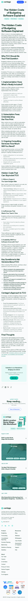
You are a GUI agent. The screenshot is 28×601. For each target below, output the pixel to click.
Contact (3, 564)
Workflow (3, 550)
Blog (16, 533)
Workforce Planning (6, 547)
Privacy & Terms (5, 566)
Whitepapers (18, 538)
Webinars (17, 535)
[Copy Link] (2, 387)
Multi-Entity (4, 544)
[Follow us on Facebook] (2, 525)
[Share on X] (8, 387)
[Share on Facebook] (11, 387)
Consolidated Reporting (4, 539)
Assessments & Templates (18, 544)
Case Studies (18, 540)
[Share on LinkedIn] (5, 387)
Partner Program (5, 569)
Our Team (3, 556)
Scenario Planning (5, 542)
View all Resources (15, 409)
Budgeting (3, 533)
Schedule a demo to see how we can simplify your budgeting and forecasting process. (13, 354)
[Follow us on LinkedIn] (5, 525)
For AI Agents (4, 574)
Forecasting (4, 535)
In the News (4, 561)
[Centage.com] (6, 2)
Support (17, 547)
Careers (3, 559)
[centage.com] (6, 508)
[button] (25, 2)
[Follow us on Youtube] (9, 525)
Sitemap (3, 572)
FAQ (16, 550)
